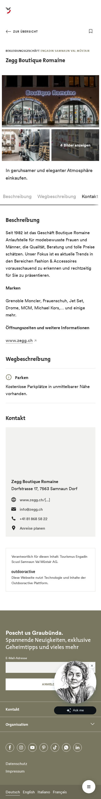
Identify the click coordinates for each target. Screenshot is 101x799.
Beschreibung (17, 196)
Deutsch (13, 792)
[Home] (8, 13)
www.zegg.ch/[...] (35, 499)
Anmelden (50, 684)
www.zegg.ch (19, 340)
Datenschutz (16, 763)
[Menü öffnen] (88, 786)
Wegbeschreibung (56, 196)
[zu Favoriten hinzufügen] (90, 31)
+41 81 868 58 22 (33, 518)
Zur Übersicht (25, 31)
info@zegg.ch (31, 509)
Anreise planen (32, 528)
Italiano (44, 792)
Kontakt (90, 196)
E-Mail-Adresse (16, 658)
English (29, 792)
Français (60, 792)
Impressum (15, 771)
